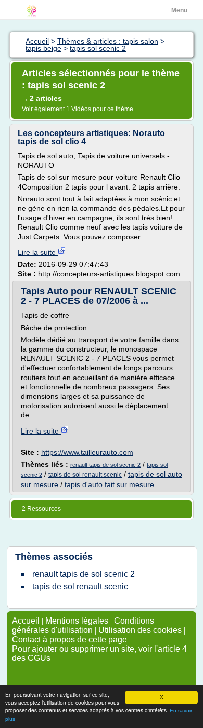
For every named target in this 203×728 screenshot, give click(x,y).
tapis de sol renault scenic (85, 474)
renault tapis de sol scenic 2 (105, 465)
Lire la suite (38, 252)
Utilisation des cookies (140, 630)
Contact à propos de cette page (69, 639)
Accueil (26, 620)
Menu (179, 10)
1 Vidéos (79, 109)
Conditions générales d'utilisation (83, 625)
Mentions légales (76, 620)
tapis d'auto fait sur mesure (109, 484)
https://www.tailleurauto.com (87, 452)
